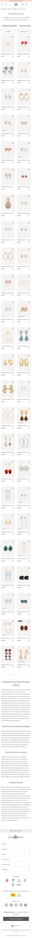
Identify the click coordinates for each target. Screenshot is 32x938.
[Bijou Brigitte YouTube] (25, 905)
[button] (23, 4)
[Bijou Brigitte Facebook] (16, 905)
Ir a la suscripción (16, 919)
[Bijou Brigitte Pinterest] (21, 905)
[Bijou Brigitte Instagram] (11, 905)
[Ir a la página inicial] (16, 4)
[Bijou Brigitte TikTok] (6, 905)
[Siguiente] (29, 674)
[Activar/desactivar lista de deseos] (13, 37)
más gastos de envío (16, 930)
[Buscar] (5, 4)
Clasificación (24, 31)
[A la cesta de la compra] (13, 56)
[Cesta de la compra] (30, 4)
